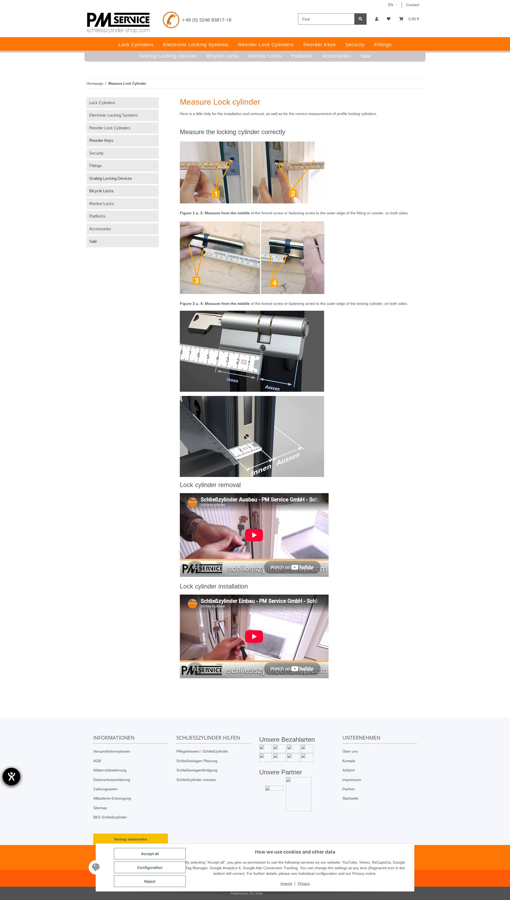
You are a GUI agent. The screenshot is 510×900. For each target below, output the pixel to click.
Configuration (150, 867)
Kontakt (348, 761)
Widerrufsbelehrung (109, 770)
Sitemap (100, 808)
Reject (149, 881)
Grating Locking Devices (110, 178)
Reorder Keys (101, 140)
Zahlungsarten (105, 789)
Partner (348, 789)
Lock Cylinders (102, 102)
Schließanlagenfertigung (196, 770)
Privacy (304, 883)
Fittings (95, 165)
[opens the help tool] (11, 776)
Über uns (350, 751)
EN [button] (390, 5)
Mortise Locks (101, 203)
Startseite (350, 798)
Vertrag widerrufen (130, 839)
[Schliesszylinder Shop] (118, 23)
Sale (93, 241)
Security (96, 153)
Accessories (100, 229)
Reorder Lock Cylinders (109, 128)
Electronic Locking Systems (113, 115)
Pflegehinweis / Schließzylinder (202, 751)
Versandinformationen (111, 751)
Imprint (286, 883)
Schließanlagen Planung (196, 761)
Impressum (351, 780)
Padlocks (97, 216)
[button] (376, 19)
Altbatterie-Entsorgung (112, 798)
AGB (97, 761)
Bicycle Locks (101, 191)
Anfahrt (348, 770)
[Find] (360, 19)
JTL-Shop (256, 893)
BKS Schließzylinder (110, 817)
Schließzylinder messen (196, 780)
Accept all (150, 853)
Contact (412, 5)
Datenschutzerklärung (111, 780)
